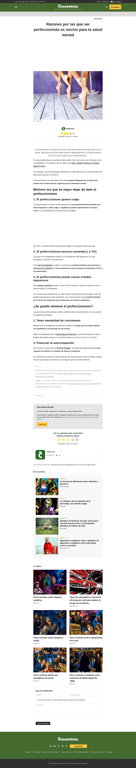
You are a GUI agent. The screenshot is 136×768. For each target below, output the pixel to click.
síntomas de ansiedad (42, 268)
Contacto (98, 1)
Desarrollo (98, 19)
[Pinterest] (53, 455)
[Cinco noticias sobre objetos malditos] (50, 582)
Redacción (70, 129)
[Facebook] (71, 143)
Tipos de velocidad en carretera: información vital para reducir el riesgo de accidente (85, 600)
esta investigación (45, 265)
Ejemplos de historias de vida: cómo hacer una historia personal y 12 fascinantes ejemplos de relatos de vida (79, 523)
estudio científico (44, 285)
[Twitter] (50, 746)
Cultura (62, 498)
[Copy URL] (80, 143)
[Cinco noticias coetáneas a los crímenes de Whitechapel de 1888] (86, 660)
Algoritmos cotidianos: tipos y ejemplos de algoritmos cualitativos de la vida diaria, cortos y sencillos (79, 543)
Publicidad (106, 1)
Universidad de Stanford (65, 334)
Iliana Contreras (64, 548)
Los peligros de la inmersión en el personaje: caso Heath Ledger (75, 502)
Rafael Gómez (73, 606)
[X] (66, 143)
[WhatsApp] (75, 143)
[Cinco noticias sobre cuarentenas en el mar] (86, 622)
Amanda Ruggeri (63, 348)
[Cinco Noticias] (68, 739)
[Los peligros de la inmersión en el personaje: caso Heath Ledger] (47, 506)
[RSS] (56, 455)
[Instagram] (51, 455)
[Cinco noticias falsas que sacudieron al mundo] (50, 660)
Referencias (39, 395)
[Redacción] (64, 128)
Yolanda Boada (64, 486)
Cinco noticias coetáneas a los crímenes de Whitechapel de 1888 (84, 678)
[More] (84, 143)
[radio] (59, 439)
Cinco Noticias (37, 465)
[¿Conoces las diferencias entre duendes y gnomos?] (47, 486)
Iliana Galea (63, 528)
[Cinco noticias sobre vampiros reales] (50, 622)
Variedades (63, 478)
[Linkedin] (54, 746)
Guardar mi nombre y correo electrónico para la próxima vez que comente (61, 700)
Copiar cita (42, 424)
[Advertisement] (68, 54)
